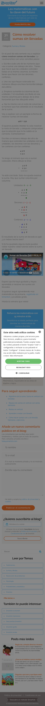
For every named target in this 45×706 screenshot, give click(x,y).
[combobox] (40, 332)
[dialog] (22, 353)
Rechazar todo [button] (23, 367)
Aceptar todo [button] (23, 361)
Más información (16, 356)
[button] (22, 373)
